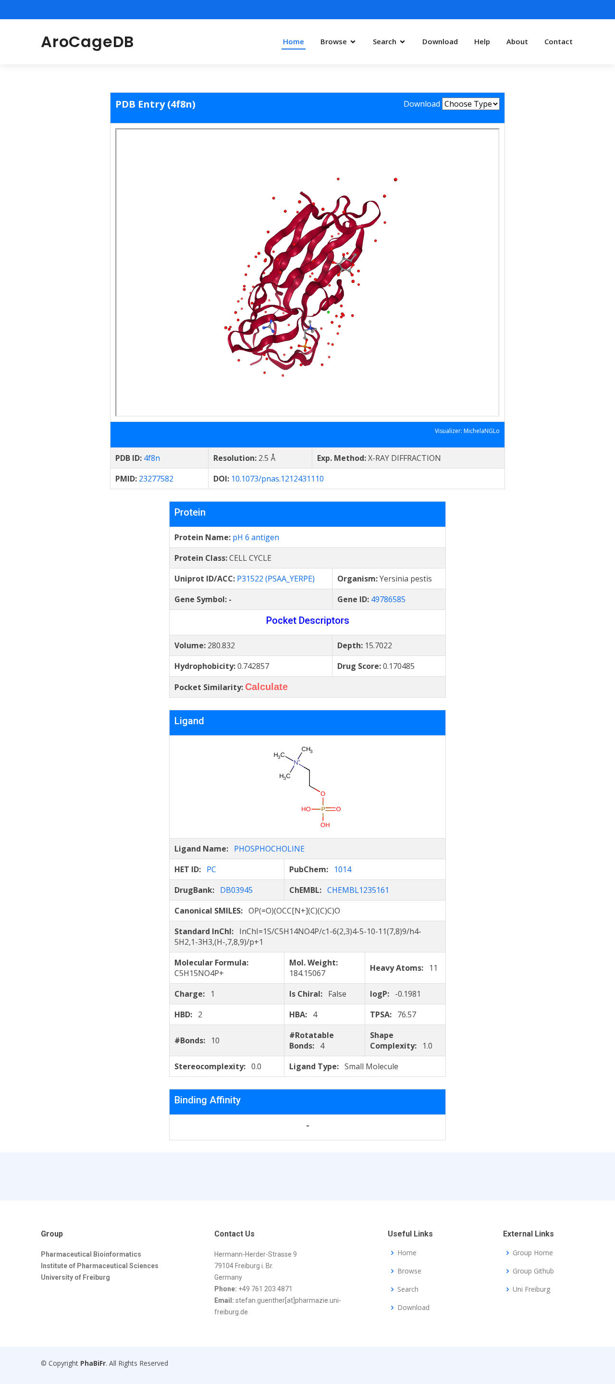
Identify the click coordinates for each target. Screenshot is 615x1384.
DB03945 (236, 890)
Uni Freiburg (531, 1289)
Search (384, 41)
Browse (333, 41)
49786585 (388, 599)
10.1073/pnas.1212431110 (277, 478)
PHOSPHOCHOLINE (269, 848)
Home (293, 41)
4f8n (152, 458)
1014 (342, 869)
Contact (558, 41)
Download (440, 41)
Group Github (533, 1271)
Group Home (533, 1252)
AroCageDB (87, 41)
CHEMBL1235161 (358, 890)
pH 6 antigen (256, 537)
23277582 (156, 478)
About (517, 41)
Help (482, 41)
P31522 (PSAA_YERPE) (276, 578)
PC (211, 869)
